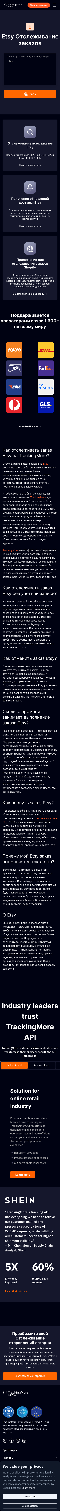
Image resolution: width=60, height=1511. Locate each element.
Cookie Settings (30, 1505)
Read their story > (16, 1291)
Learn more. (29, 1487)
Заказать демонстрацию (30, 1376)
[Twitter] (17, 1440)
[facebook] (11, 1440)
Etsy (45, 463)
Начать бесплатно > (30, 165)
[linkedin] (5, 1440)
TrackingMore (38, 497)
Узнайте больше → (30, 426)
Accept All (30, 1496)
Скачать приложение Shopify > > (30, 293)
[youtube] (24, 1440)
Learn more (22, 1174)
